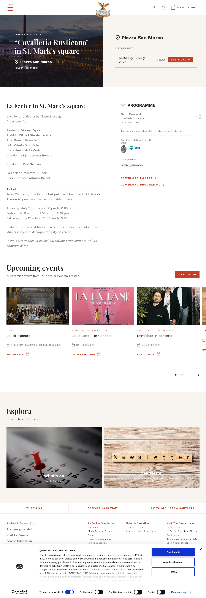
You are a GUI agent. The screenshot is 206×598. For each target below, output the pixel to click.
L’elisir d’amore (18, 336)
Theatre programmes (99, 539)
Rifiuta (173, 571)
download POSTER (137, 178)
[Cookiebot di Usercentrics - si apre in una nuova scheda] (19, 592)
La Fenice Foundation (101, 523)
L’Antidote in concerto (155, 336)
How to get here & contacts (172, 508)
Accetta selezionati (173, 562)
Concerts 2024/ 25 (27, 34)
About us (93, 527)
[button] (193, 375)
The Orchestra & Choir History (183, 539)
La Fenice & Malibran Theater (183, 531)
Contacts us (173, 535)
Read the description (26, 67)
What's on (187, 274)
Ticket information (20, 523)
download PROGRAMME (141, 184)
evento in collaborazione (90, 330)
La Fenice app (174, 527)
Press (91, 535)
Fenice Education (19, 541)
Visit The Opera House (180, 523)
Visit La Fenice (17, 535)
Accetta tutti (173, 552)
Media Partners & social (101, 531)
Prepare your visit (103, 508)
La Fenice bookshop (178, 543)
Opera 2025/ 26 (16, 330)
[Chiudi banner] (201, 549)
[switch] (99, 592)
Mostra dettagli (179, 592)
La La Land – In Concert (91, 336)
